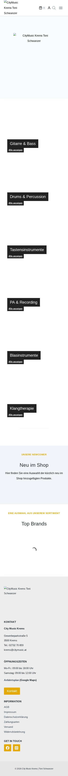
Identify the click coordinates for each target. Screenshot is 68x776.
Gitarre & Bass (23, 143)
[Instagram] (16, 748)
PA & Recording (23, 302)
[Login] (49, 8)
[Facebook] (7, 748)
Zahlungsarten (11, 721)
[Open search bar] (54, 8)
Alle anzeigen (15, 203)
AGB (6, 707)
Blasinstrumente (24, 355)
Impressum (10, 712)
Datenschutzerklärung (16, 717)
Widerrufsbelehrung (14, 731)
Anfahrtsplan (11, 680)
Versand (8, 726)
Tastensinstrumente (27, 249)
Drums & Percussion (28, 196)
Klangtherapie (22, 408)
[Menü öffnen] (60, 8)
